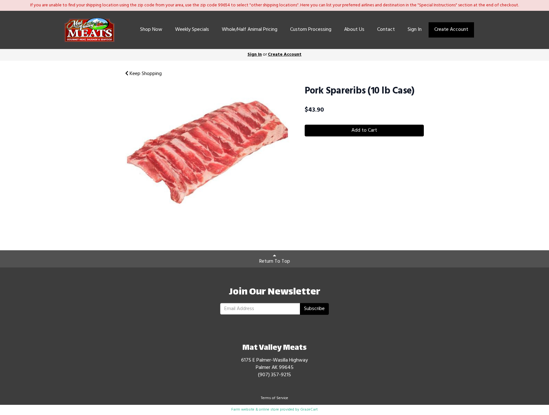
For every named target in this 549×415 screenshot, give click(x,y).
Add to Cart (364, 130)
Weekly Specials (192, 29)
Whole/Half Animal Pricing (249, 29)
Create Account (451, 29)
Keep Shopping (145, 74)
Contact (386, 29)
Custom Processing (310, 29)
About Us (354, 29)
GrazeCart (309, 409)
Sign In (415, 29)
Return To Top (274, 261)
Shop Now (151, 29)
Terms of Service (274, 398)
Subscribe (314, 309)
